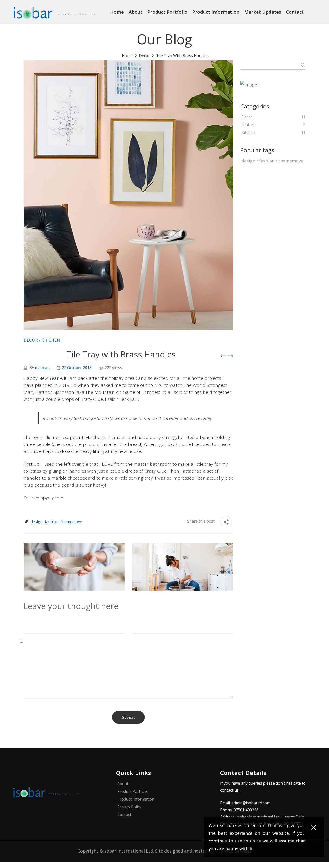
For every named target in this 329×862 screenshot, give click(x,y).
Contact (124, 814)
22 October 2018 (77, 367)
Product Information (135, 799)
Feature (249, 124)
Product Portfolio (133, 791)
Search (302, 65)
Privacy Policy (129, 806)
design (37, 521)
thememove (71, 521)
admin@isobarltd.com (250, 803)
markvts (42, 367)
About (122, 783)
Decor (144, 55)
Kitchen (50, 340)
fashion (52, 521)
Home (127, 55)
